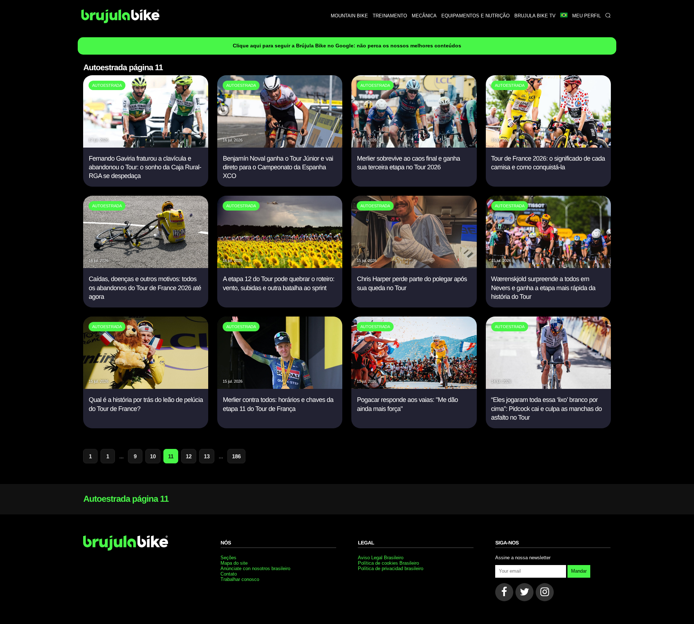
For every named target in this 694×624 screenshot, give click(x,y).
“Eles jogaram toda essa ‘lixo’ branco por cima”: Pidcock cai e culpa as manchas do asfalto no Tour (546, 408)
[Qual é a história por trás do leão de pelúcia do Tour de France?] (145, 387)
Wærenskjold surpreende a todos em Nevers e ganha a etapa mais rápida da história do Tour (543, 287)
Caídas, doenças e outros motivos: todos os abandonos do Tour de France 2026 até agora (145, 287)
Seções (228, 557)
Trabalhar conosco (239, 579)
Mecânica (424, 15)
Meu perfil (586, 15)
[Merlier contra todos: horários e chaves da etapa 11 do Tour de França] (279, 387)
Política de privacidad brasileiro (390, 568)
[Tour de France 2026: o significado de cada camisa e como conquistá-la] (548, 146)
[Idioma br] (564, 15)
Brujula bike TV (535, 15)
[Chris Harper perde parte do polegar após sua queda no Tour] (413, 266)
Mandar (579, 571)
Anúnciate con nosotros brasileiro (255, 568)
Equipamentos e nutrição (475, 15)
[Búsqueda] (608, 15)
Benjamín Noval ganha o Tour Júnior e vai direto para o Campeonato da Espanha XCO (278, 167)
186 (236, 456)
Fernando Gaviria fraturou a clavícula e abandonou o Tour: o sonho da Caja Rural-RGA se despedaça (145, 167)
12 (189, 456)
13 (207, 456)
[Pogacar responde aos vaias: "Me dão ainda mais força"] (413, 387)
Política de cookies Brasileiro (388, 563)
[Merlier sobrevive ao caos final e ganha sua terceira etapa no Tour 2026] (413, 146)
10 (153, 456)
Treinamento (390, 15)
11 (171, 456)
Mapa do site (234, 563)
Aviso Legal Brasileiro (380, 557)
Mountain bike (349, 15)
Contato (228, 574)
